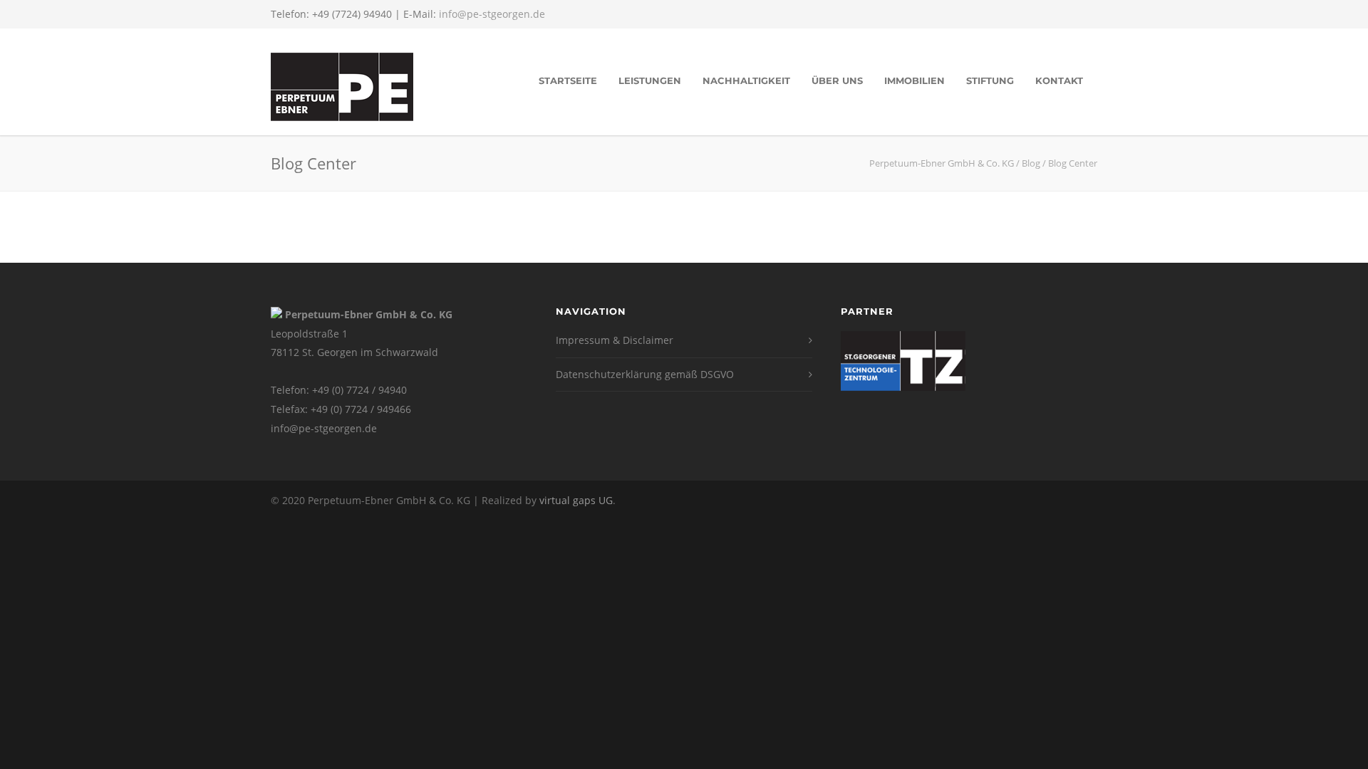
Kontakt (1059, 80)
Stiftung (990, 80)
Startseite (568, 80)
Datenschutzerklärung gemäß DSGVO (645, 374)
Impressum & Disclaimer (614, 340)
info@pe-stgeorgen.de (492, 14)
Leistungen (649, 80)
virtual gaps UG (576, 500)
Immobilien (914, 80)
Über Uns (837, 80)
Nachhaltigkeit (746, 80)
